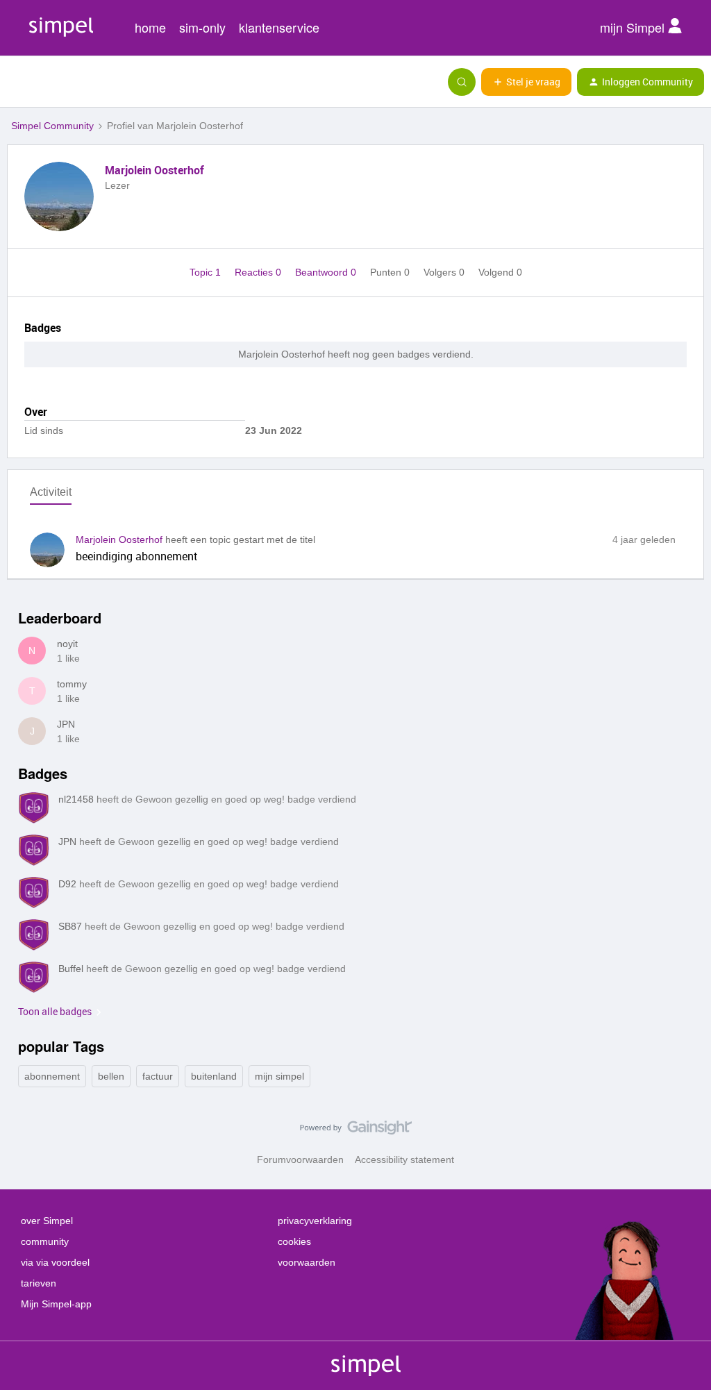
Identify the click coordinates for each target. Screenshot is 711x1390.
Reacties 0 (259, 272)
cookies (294, 1241)
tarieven (38, 1283)
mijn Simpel (634, 27)
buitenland (214, 1076)
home (150, 27)
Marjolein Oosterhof (154, 170)
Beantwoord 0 (327, 272)
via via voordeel (55, 1262)
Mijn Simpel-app (56, 1303)
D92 (67, 883)
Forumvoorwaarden (300, 1159)
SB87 (70, 926)
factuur (157, 1076)
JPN (66, 724)
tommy (72, 683)
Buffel (70, 968)
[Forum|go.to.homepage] (80, 82)
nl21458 (76, 799)
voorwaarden (306, 1262)
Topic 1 (207, 272)
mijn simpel (279, 1076)
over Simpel (47, 1220)
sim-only (202, 27)
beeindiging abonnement (137, 556)
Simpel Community (52, 125)
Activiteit (51, 492)
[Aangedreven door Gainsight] (356, 1131)
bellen (111, 1076)
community (45, 1241)
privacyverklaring (315, 1220)
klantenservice (279, 27)
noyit (67, 643)
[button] (15, 84)
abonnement (52, 1076)
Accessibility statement (404, 1159)
